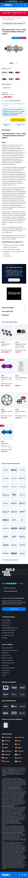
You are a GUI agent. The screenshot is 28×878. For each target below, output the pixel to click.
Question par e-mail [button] (21, 124)
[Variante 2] (11, 72)
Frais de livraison (6, 655)
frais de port (12, 769)
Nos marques (5, 665)
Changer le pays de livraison (14, 787)
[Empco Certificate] (6, 725)
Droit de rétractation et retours (9, 650)
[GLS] (6, 713)
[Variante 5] (11, 79)
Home (3, 17)
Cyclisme (8, 17)
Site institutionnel (6, 622)
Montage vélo (5, 672)
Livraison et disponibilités (8, 667)
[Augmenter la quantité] (7, 120)
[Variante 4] (4, 79)
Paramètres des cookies (8, 635)
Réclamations (5, 652)
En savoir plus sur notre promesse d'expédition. (12, 832)
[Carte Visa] (14, 688)
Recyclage (4, 637)
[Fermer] (24, 23)
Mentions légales (6, 620)
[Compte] (21, 5)
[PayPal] (6, 694)
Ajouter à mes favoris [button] (7, 124)
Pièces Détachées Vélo (16, 17)
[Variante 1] (4, 72)
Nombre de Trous (6, 84)
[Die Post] (22, 706)
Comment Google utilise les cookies (14, 276)
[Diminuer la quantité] (3, 120)
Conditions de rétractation (8, 630)
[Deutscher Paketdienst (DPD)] (14, 706)
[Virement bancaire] (22, 694)
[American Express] (22, 688)
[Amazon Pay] (14, 694)
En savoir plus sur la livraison (12, 821)
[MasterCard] (6, 688)
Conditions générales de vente (9, 627)
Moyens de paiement (7, 657)
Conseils (4, 675)
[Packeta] (22, 713)
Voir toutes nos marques (10, 560)
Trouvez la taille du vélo (8, 662)
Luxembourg (4, 105)
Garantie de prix (6, 670)
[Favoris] (18, 5)
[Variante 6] (18, 79)
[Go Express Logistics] (14, 713)
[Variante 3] (18, 72)
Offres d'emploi (6, 625)
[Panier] (25, 5)
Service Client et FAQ (7, 647)
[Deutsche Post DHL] (6, 706)
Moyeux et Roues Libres (8, 19)
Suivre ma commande (7, 660)
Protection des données (8, 632)
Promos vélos (6, 12)
